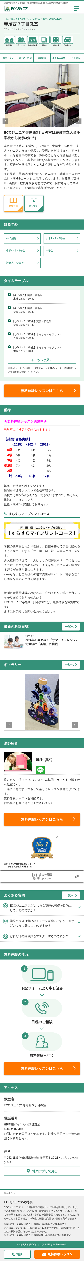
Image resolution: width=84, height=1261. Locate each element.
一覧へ (69, 626)
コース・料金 (25, 58)
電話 (19, 1254)
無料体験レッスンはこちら (42, 391)
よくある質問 (58, 58)
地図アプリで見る (44, 1171)
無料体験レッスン (60, 1254)
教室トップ (8, 58)
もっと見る (45, 360)
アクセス (75, 58)
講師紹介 (42, 58)
